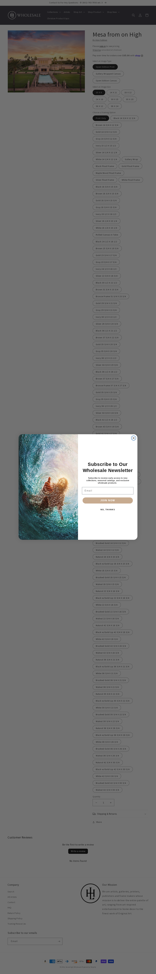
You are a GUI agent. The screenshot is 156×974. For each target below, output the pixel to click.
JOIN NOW (107, 500)
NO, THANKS (108, 510)
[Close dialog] (133, 438)
